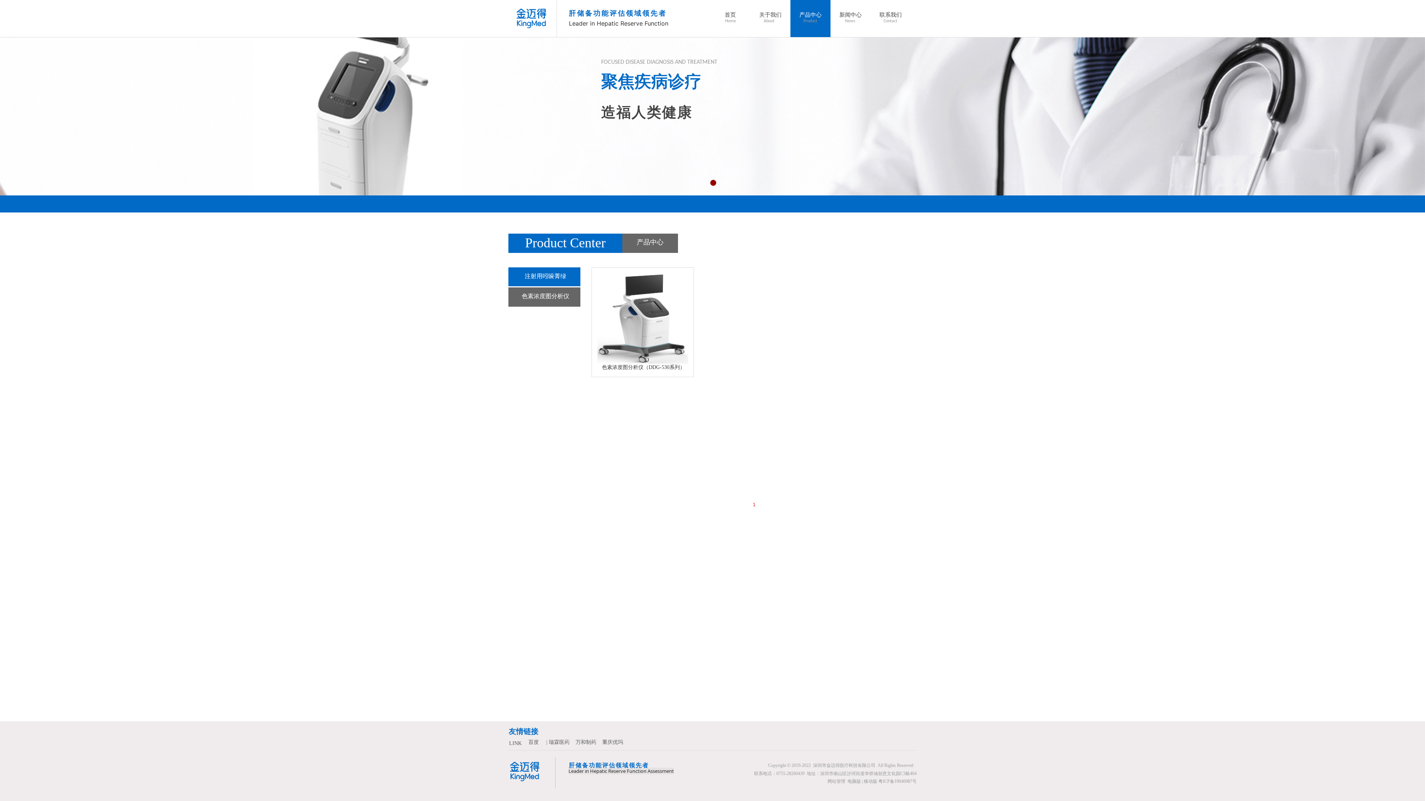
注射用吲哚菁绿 (545, 276)
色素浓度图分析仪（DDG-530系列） (643, 367)
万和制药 (586, 742)
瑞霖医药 (559, 742)
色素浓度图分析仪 (545, 296)
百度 (533, 742)
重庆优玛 (612, 742)
